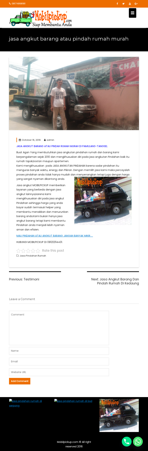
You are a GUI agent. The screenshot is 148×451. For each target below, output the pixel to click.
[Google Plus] (136, 4)
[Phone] (127, 441)
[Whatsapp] (138, 441)
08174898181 (18, 3)
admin (50, 140)
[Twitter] (123, 4)
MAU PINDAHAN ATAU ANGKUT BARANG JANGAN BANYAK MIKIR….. (54, 236)
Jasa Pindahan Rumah (33, 255)
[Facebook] (117, 4)
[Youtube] (130, 4)
